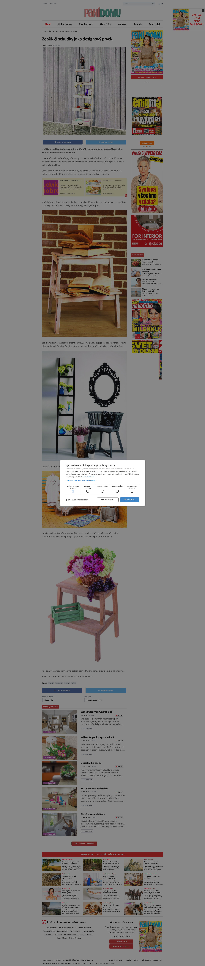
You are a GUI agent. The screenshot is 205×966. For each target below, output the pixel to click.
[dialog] (102, 483)
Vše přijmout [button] (129, 500)
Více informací (88, 477)
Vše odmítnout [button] (107, 500)
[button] (102, 481)
